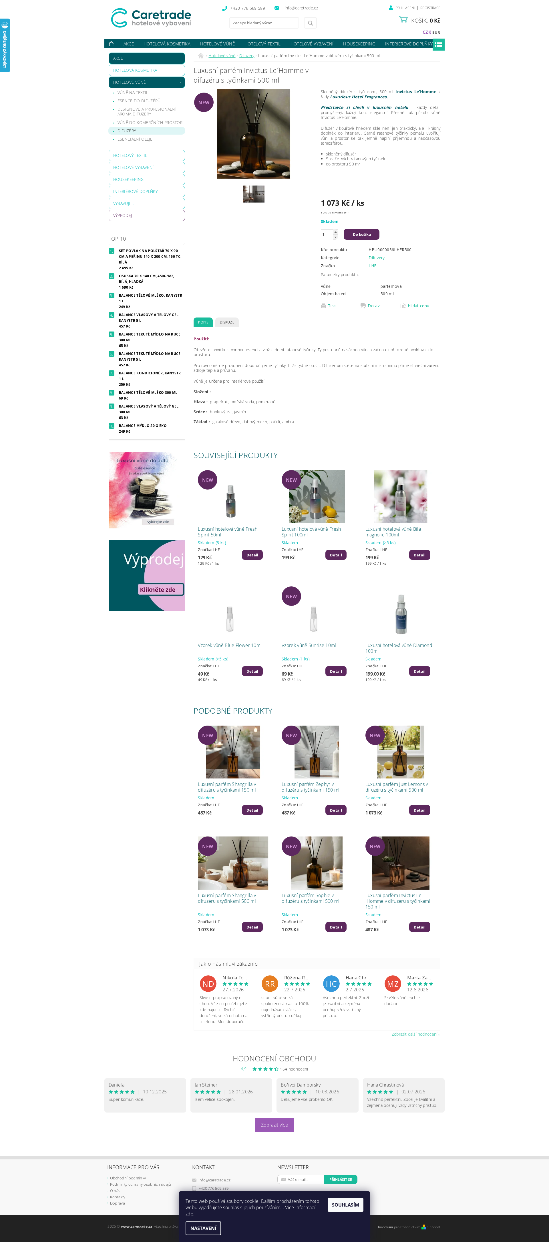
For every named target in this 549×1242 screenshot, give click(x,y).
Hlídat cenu (418, 305)
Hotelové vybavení (312, 44)
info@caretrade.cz (214, 1180)
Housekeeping (359, 44)
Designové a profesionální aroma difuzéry (147, 111)
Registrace (430, 7)
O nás (115, 1190)
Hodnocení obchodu (274, 1058)
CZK (427, 32)
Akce (129, 44)
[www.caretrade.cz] (162, 18)
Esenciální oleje (135, 139)
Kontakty (118, 1196)
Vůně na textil (133, 92)
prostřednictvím (407, 1227)
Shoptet (433, 1227)
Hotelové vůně (217, 44)
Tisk (332, 305)
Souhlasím (345, 1205)
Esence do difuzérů (139, 100)
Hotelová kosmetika (167, 44)
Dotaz (374, 305)
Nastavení (203, 1228)
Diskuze (227, 322)
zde (189, 1214)
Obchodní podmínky (128, 1178)
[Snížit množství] (335, 237)
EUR (436, 32)
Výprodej (122, 215)
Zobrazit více (274, 1125)
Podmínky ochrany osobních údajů (140, 1184)
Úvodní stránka (111, 44)
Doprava (117, 1203)
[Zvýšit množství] (335, 232)
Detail (252, 555)
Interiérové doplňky (409, 44)
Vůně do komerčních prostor (150, 122)
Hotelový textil (262, 44)
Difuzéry (127, 130)
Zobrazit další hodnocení (414, 1033)
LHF (372, 265)
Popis (203, 322)
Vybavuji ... (123, 203)
